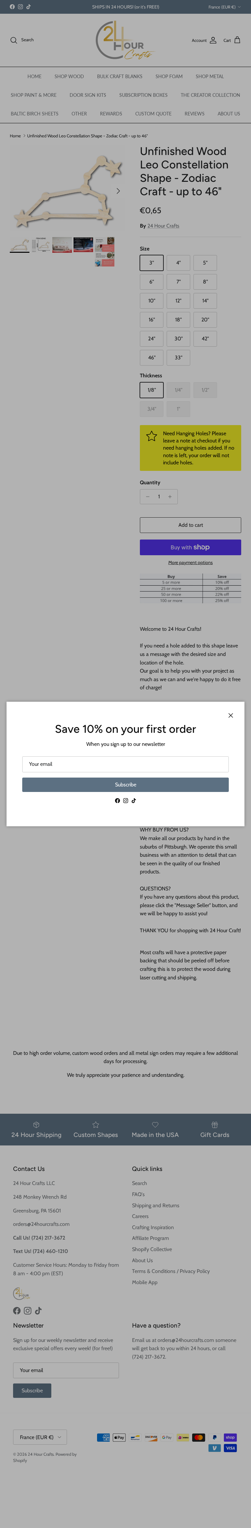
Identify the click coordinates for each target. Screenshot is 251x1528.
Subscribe (125, 784)
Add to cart (190, 525)
